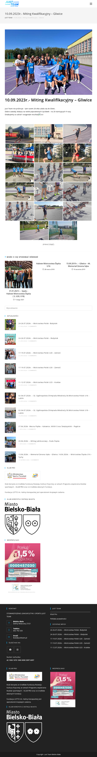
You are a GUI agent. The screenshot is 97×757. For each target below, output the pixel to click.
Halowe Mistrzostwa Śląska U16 (48, 264)
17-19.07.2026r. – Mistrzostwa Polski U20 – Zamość (39, 353)
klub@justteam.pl (20, 638)
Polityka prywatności (58, 619)
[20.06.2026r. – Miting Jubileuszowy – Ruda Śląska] (10, 442)
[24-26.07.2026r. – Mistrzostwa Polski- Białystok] (10, 324)
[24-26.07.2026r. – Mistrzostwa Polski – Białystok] (10, 339)
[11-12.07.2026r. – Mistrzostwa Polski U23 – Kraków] (10, 383)
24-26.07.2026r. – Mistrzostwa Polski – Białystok (38, 338)
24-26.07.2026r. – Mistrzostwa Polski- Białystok (37, 323)
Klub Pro (53, 614)
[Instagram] (17, 649)
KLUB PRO (20, 487)
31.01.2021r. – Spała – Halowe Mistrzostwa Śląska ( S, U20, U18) (18, 294)
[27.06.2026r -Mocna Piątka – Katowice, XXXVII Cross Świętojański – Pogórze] (10, 427)
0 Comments (33, 326)
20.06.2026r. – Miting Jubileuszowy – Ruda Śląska (38, 441)
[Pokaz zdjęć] (48, 244)
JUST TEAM (8, 18)
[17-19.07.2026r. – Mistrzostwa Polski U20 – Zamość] (10, 353)
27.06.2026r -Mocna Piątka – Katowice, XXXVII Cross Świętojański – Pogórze (49, 426)
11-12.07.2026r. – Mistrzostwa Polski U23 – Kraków (39, 382)
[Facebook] (10, 649)
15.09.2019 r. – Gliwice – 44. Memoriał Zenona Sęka (78, 264)
